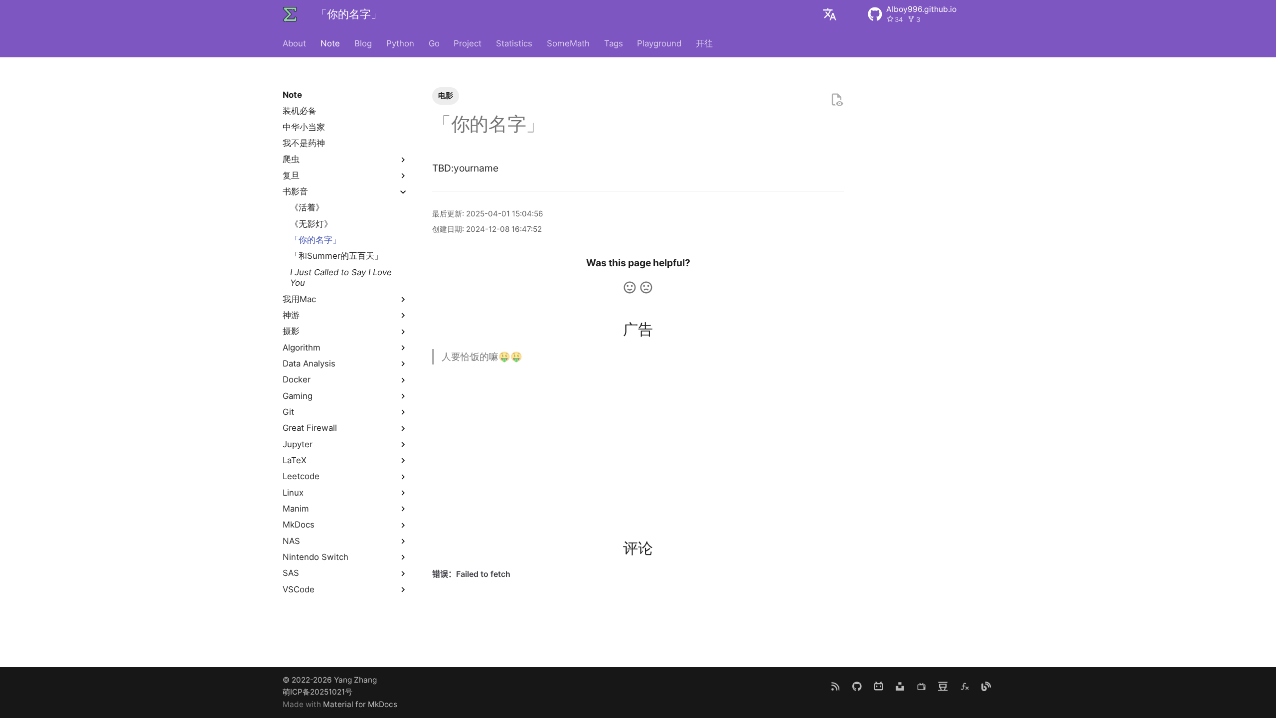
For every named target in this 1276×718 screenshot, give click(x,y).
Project (467, 43)
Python (400, 43)
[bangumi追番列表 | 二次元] (921, 686)
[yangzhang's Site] (290, 14)
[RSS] (835, 686)
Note (330, 43)
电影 (445, 95)
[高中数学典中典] (964, 686)
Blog (363, 43)
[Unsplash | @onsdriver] (899, 686)
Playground (659, 43)
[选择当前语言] (829, 14)
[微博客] (985, 686)
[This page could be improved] (646, 287)
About (294, 43)
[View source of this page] (836, 100)
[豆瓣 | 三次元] (943, 686)
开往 (704, 43)
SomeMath (568, 43)
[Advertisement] (638, 444)
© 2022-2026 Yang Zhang (330, 680)
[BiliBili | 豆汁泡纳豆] (878, 686)
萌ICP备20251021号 (317, 692)
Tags (613, 43)
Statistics (514, 43)
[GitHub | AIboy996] (856, 686)
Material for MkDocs (360, 704)
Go (433, 43)
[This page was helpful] (630, 287)
